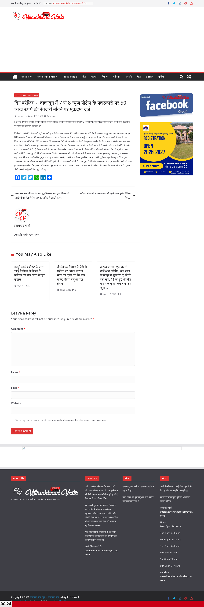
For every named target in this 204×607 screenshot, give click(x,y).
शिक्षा (139, 76)
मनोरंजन (116, 76)
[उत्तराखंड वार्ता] (45, 486)
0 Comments (52, 116)
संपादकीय (149, 76)
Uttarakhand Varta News (27, 95)
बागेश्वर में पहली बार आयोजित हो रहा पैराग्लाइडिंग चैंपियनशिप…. (105, 196)
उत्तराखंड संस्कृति (70, 76)
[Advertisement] (102, 48)
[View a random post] (189, 77)
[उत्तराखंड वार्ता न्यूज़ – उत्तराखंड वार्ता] (15, 77)
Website (16, 403)
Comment (18, 328)
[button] (30, 76)
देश (103, 76)
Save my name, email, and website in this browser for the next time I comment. (62, 420)
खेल (84, 76)
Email (15, 387)
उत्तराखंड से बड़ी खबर (46, 76)
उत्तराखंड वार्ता (22, 116)
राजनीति (128, 76)
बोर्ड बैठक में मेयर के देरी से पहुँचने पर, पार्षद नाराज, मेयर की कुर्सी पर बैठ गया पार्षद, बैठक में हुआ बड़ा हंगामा (72, 275)
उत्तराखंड (25, 76)
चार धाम (94, 76)
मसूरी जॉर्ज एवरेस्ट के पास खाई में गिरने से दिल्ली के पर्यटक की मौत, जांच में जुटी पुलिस (29, 273)
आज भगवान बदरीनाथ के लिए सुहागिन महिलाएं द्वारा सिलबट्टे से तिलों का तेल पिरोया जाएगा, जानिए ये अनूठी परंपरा (42, 196)
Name (15, 372)
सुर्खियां (161, 76)
